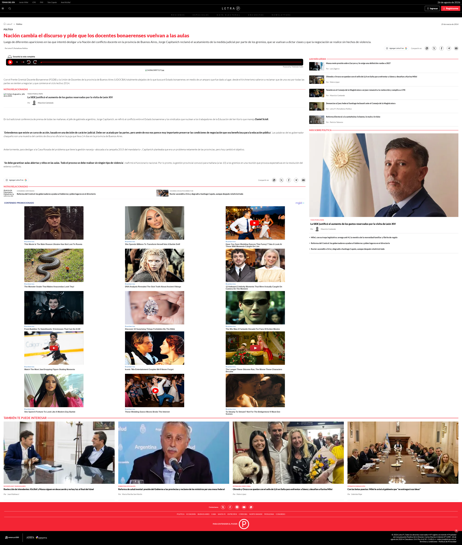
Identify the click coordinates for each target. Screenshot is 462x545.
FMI (41, 2)
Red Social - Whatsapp (251, 507)
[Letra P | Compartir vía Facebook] (442, 48)
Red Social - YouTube (244, 507)
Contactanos (213, 507)
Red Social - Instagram (237, 507)
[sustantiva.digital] (41, 537)
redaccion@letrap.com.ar (446, 539)
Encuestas (256, 15)
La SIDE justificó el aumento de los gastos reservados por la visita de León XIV (353, 223)
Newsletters (281, 15)
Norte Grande (255, 514)
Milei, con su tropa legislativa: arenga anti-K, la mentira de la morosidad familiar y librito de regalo (354, 237)
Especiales (201, 15)
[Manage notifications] (456, 531)
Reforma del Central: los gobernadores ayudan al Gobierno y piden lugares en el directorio (350, 243)
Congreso (280, 514)
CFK (34, 2)
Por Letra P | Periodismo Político (16, 48)
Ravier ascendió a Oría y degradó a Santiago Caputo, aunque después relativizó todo (348, 249)
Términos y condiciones (429, 541)
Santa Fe (222, 514)
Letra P (9, 24)
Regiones (178, 15)
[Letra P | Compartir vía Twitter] (434, 48)
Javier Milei (23, 2)
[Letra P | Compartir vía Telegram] (449, 48)
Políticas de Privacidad (447, 541)
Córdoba (243, 514)
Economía (191, 514)
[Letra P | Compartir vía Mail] (456, 48)
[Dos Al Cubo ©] (12, 537)
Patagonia (269, 514)
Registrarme (452, 8)
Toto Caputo (52, 2)
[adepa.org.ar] (30, 537)
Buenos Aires (203, 514)
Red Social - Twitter (223, 507)
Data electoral (229, 15)
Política (19, 24)
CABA (213, 514)
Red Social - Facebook (230, 507)
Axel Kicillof (65, 2)
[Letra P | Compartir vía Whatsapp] (427, 48)
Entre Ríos (232, 514)
